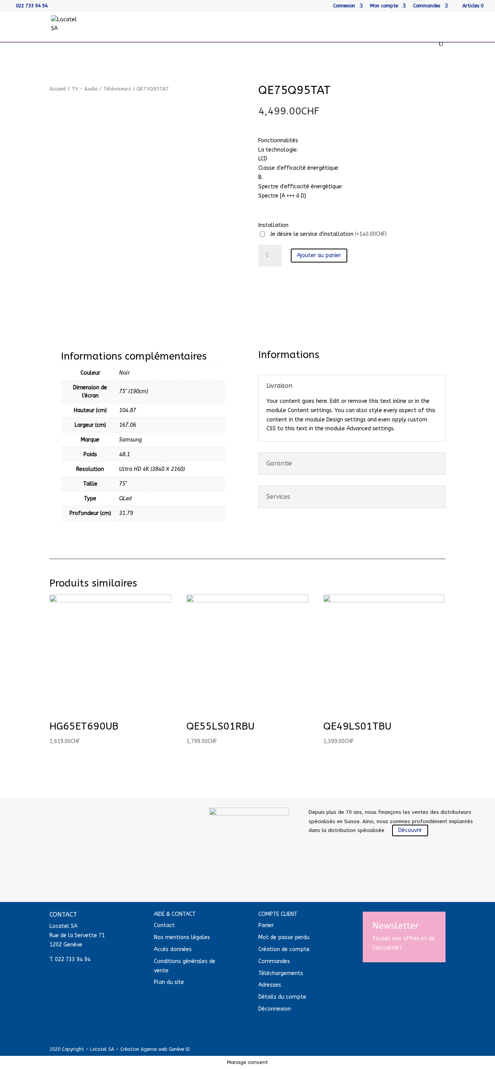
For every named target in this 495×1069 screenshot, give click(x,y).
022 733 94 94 (32, 6)
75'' (123, 484)
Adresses (269, 985)
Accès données (173, 949)
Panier (266, 925)
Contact (164, 925)
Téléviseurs (117, 89)
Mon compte (384, 6)
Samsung (130, 439)
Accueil (58, 89)
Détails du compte (282, 997)
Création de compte (284, 949)
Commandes (426, 6)
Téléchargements (280, 973)
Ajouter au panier (319, 255)
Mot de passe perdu (283, 937)
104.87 (127, 410)
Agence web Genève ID (165, 1049)
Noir (124, 373)
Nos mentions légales (182, 937)
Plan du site (169, 982)
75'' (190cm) (133, 391)
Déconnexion (274, 1009)
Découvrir (410, 830)
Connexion (344, 6)
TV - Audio (85, 89)
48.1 (124, 454)
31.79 (126, 513)
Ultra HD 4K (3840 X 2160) (152, 469)
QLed (125, 498)
